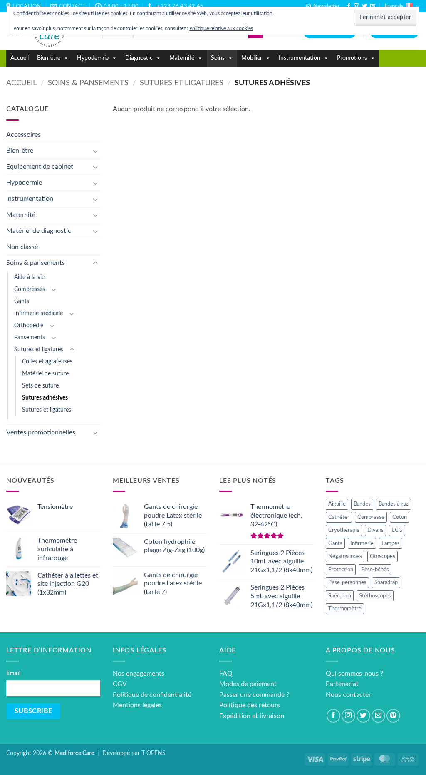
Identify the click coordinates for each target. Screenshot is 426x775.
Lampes (390, 543)
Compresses (29, 289)
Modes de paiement (248, 684)
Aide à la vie (29, 277)
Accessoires (23, 134)
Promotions (352, 58)
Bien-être (48, 58)
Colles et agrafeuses (47, 361)
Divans (375, 530)
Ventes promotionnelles (40, 432)
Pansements (29, 337)
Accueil (19, 58)
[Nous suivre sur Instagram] (356, 6)
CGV (120, 684)
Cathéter (338, 517)
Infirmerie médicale (38, 313)
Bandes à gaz (394, 503)
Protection (340, 569)
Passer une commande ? (254, 694)
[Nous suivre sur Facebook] (348, 6)
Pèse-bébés (375, 569)
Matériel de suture (45, 373)
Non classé (22, 247)
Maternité (181, 58)
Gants (21, 301)
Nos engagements (138, 673)
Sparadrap (386, 582)
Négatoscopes (345, 556)
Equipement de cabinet (39, 166)
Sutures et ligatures (181, 83)
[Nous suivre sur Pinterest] (393, 716)
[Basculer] (95, 151)
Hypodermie (93, 58)
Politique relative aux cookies (221, 28)
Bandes (362, 503)
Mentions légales (137, 705)
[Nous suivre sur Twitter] (364, 6)
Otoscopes (382, 556)
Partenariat (342, 684)
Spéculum (339, 595)
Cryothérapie (343, 530)
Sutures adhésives (45, 398)
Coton (399, 517)
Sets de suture (40, 386)
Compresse (370, 517)
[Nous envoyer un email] (372, 6)
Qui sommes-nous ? (354, 673)
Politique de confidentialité (152, 694)
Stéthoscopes (375, 595)
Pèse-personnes (347, 582)
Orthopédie (28, 325)
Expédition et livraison (251, 716)
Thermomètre (345, 608)
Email (13, 673)
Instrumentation (299, 58)
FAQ (226, 673)
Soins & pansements (88, 83)
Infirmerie (362, 543)
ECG (397, 530)
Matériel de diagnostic (38, 230)
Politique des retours (249, 705)
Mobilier (251, 58)
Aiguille (337, 503)
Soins (218, 58)
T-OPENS (153, 753)
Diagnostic (139, 58)
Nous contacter (348, 694)
